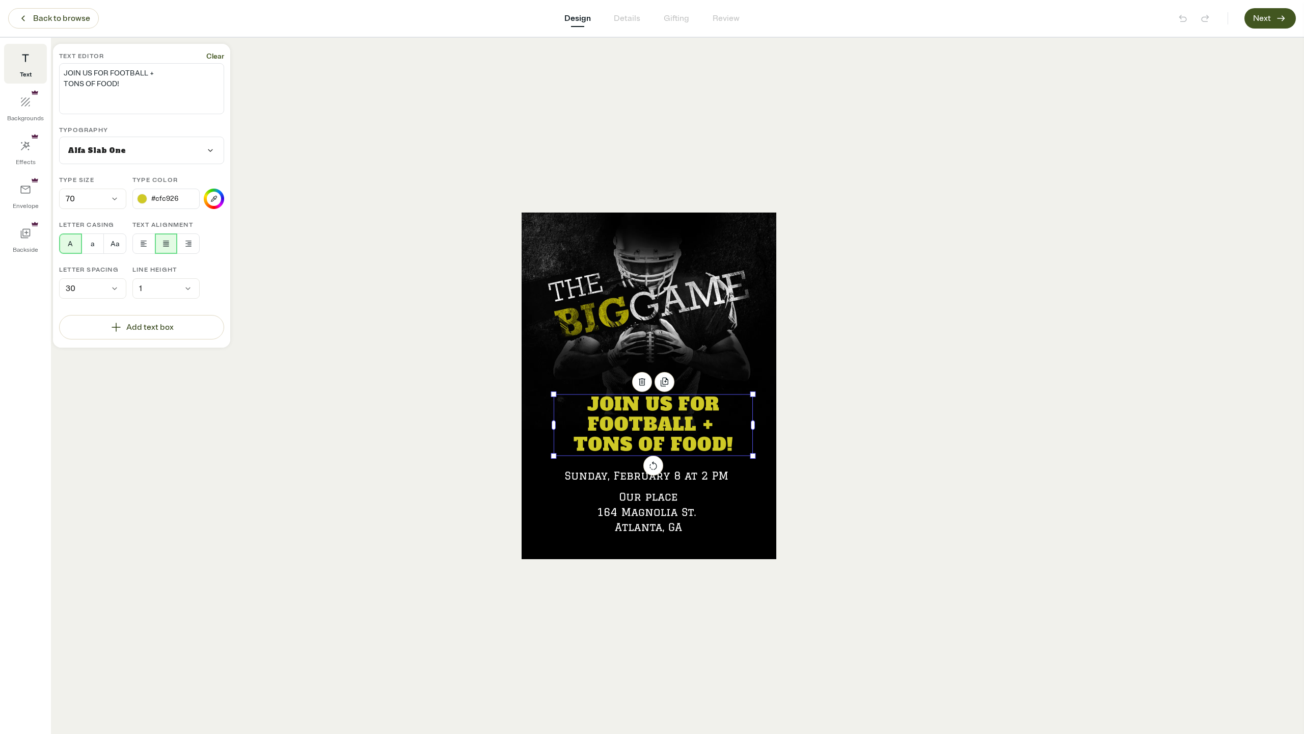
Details (627, 18)
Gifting (676, 18)
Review (726, 18)
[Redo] (1205, 18)
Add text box (150, 327)
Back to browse (61, 18)
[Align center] (166, 243)
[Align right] (188, 243)
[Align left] (143, 243)
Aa (115, 244)
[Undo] (1183, 18)
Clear (215, 56)
